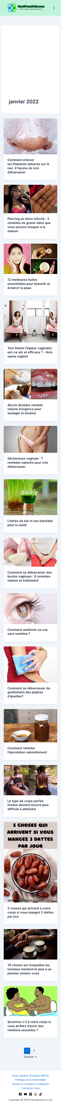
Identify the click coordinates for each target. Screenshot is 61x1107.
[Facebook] (20, 1094)
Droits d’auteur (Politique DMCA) (30, 1075)
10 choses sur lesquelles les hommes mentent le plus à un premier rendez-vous (29, 969)
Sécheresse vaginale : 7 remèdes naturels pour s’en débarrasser (27, 462)
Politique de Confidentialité (30, 1079)
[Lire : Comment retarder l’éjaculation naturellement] (30, 725)
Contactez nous (30, 1088)
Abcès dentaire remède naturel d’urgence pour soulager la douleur (25, 409)
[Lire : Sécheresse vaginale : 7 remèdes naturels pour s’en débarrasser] (30, 439)
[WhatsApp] (35, 1094)
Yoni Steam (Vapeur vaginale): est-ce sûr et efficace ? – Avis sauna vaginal (29, 352)
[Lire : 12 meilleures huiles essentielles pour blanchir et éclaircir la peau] (30, 258)
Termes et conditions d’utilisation (30, 1084)
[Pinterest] (30, 1094)
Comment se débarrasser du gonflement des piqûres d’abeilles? (28, 692)
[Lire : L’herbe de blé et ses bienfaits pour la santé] (30, 497)
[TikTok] (40, 1094)
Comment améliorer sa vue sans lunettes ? (27, 632)
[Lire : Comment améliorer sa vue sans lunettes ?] (30, 608)
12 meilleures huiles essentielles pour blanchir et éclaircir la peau (28, 283)
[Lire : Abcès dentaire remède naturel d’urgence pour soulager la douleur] (30, 383)
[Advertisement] (30, 65)
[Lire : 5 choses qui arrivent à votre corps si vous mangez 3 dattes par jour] (30, 862)
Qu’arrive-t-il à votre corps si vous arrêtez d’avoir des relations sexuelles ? (29, 1026)
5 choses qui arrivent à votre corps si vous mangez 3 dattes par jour (30, 912)
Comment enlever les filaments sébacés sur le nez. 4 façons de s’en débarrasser (28, 166)
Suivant (30, 1056)
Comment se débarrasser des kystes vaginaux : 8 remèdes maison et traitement (29, 576)
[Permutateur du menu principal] (54, 7)
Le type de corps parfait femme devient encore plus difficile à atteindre (28, 805)
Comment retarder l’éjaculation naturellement (27, 750)
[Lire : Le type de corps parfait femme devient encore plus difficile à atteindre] (30, 779)
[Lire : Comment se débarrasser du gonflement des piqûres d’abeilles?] (30, 664)
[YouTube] (25, 1094)
